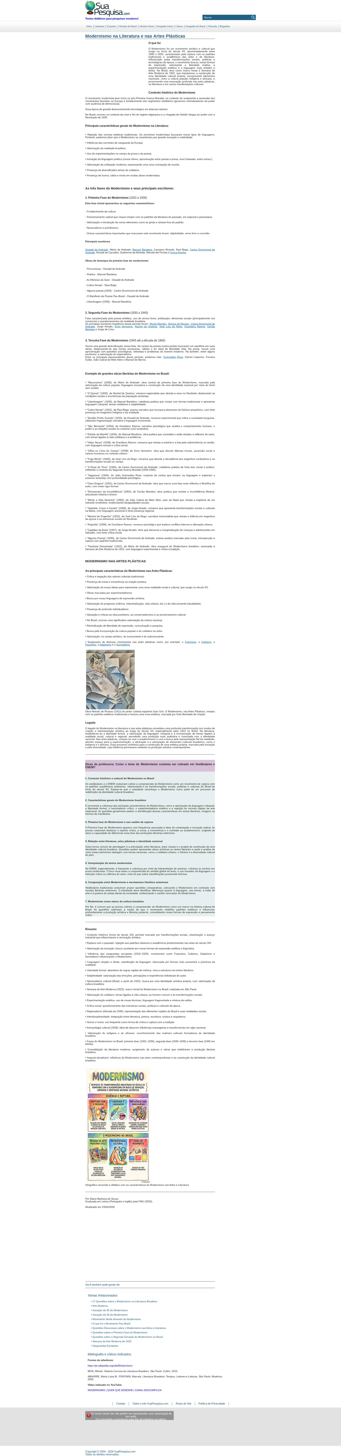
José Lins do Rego (170, 326)
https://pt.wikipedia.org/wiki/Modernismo (110, 1365)
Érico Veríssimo (124, 326)
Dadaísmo (105, 644)
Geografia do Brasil (195, 26)
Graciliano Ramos (194, 326)
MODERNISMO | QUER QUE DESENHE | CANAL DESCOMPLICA (125, 1390)
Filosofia (212, 26)
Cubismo (206, 642)
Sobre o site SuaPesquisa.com (150, 1403)
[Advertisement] (100, 70)
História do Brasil (128, 26)
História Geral (147, 26)
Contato (120, 1403)
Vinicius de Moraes (178, 323)
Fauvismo (90, 644)
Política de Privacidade (212, 1403)
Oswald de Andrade (96, 249)
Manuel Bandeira (142, 249)
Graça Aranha (178, 252)
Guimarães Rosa (173, 357)
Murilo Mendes (158, 323)
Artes (89, 26)
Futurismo (190, 642)
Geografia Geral (164, 26)
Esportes (111, 26)
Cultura (179, 26)
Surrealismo (123, 644)
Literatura (99, 26)
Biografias (225, 26)
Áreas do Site (183, 1403)
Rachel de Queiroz (146, 326)
